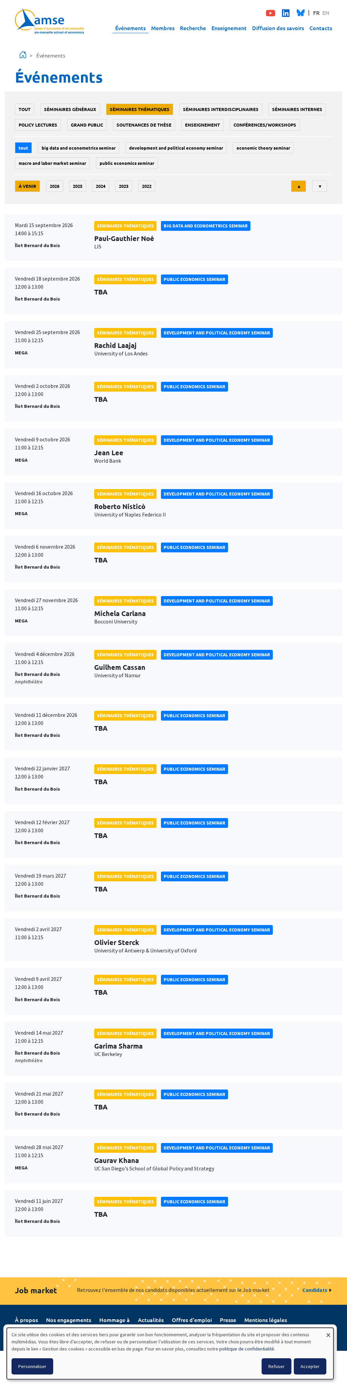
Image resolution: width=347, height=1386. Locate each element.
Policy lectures (38, 125)
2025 (77, 186)
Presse (228, 1319)
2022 (146, 186)
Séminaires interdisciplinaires (221, 109)
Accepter (310, 1366)
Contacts (320, 27)
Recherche (193, 27)
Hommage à (114, 1319)
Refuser (276, 1366)
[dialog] (170, 1353)
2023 (123, 186)
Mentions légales (265, 1319)
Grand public (87, 125)
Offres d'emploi (192, 1319)
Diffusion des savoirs (278, 27)
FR (316, 12)
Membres (163, 27)
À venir (27, 186)
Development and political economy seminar (176, 148)
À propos (26, 1319)
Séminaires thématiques (139, 109)
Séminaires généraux (70, 109)
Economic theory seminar (263, 148)
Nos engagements (68, 1319)
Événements (130, 27)
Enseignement (229, 27)
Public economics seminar (127, 163)
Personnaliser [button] (32, 1366)
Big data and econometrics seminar (79, 148)
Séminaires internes (297, 109)
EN (325, 12)
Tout (24, 109)
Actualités (151, 1319)
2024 (100, 186)
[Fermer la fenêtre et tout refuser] (328, 1332)
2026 (54, 186)
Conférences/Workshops (264, 125)
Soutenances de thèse (144, 125)
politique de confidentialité (246, 1349)
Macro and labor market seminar (52, 163)
